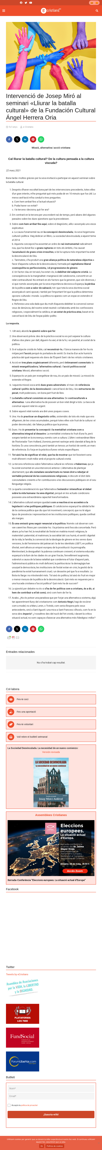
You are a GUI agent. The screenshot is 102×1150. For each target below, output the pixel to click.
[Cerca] (97, 10)
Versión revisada (51, 752)
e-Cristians (28, 127)
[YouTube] (30, 2)
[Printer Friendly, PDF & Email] (13, 637)
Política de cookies (55, 1146)
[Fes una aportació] (12, 712)
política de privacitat (29, 1105)
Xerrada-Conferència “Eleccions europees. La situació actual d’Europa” (47, 880)
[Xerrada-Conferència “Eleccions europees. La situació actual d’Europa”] (51, 822)
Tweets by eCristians (17, 974)
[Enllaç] (51, 11)
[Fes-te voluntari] (12, 724)
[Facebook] (21, 2)
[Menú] (4, 10)
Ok (42, 1146)
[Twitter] (26, 2)
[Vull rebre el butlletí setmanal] (12, 737)
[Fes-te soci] (12, 699)
